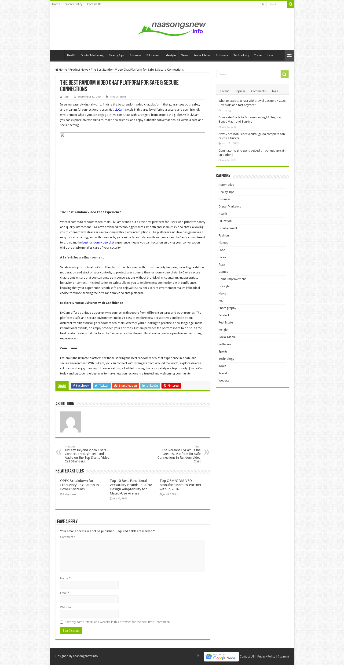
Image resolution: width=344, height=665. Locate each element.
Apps (222, 264)
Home (56, 4)
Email (65, 593)
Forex (222, 257)
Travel (258, 55)
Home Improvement (232, 279)
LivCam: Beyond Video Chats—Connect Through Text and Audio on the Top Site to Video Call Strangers (87, 454)
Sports (223, 351)
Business (135, 55)
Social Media (202, 55)
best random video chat (98, 242)
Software (222, 55)
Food (222, 250)
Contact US (94, 4)
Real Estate (226, 322)
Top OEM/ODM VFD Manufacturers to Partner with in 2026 (180, 485)
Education (153, 55)
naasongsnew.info (85, 656)
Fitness (223, 242)
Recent (224, 91)
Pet (221, 300)
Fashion (224, 235)
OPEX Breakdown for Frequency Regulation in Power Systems (79, 485)
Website (65, 607)
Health (71, 55)
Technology (241, 55)
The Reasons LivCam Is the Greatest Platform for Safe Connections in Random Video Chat (179, 454)
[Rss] (263, 4)
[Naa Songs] (172, 28)
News (184, 55)
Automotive (226, 184)
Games (223, 271)
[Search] (290, 4)
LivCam (119, 109)
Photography (227, 308)
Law (270, 55)
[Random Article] (289, 55)
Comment (68, 537)
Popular (240, 91)
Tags (274, 91)
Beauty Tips (116, 55)
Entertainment (228, 228)
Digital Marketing (92, 55)
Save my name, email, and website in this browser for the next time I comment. (117, 622)
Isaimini (283, 656)
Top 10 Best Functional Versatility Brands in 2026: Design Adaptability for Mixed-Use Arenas (131, 487)
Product (224, 315)
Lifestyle (170, 55)
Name (65, 578)
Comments (258, 91)
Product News (79, 69)
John (67, 96)
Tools (222, 366)
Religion (224, 329)
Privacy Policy (73, 4)
